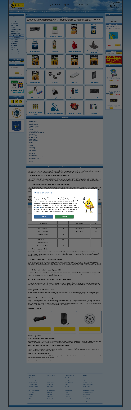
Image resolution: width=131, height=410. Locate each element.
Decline (43, 216)
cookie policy (38, 207)
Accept (64, 216)
